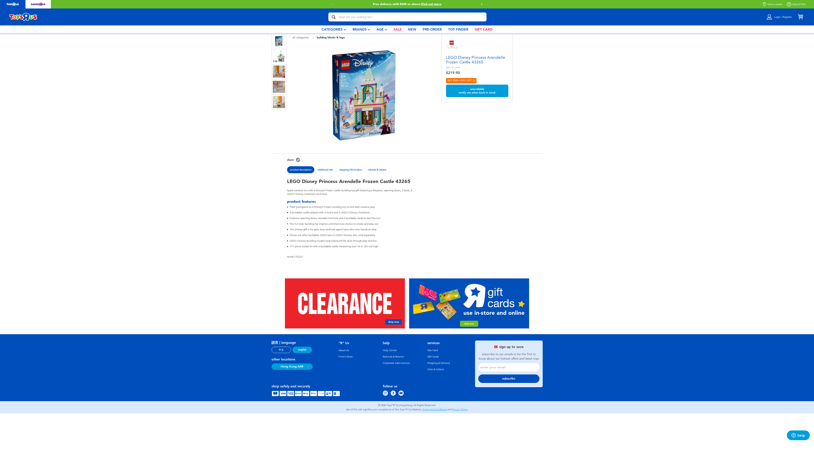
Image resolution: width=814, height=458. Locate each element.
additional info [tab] (325, 169)
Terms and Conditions (434, 409)
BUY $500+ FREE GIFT (460, 80)
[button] (481, 4)
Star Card (432, 350)
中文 (281, 349)
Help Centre (390, 350)
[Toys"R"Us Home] (23, 17)
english (302, 349)
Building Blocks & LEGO (331, 37)
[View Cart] (800, 17)
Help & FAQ (799, 4)
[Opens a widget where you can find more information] (798, 435)
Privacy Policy (460, 409)
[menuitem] (333, 29)
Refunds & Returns (393, 356)
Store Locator (775, 4)
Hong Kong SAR (292, 366)
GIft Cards (433, 356)
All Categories (301, 37)
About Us (344, 350)
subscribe (508, 378)
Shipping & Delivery (438, 363)
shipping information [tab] (350, 169)
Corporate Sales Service (396, 363)
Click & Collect (435, 369)
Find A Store (346, 356)
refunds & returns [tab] (377, 169)
